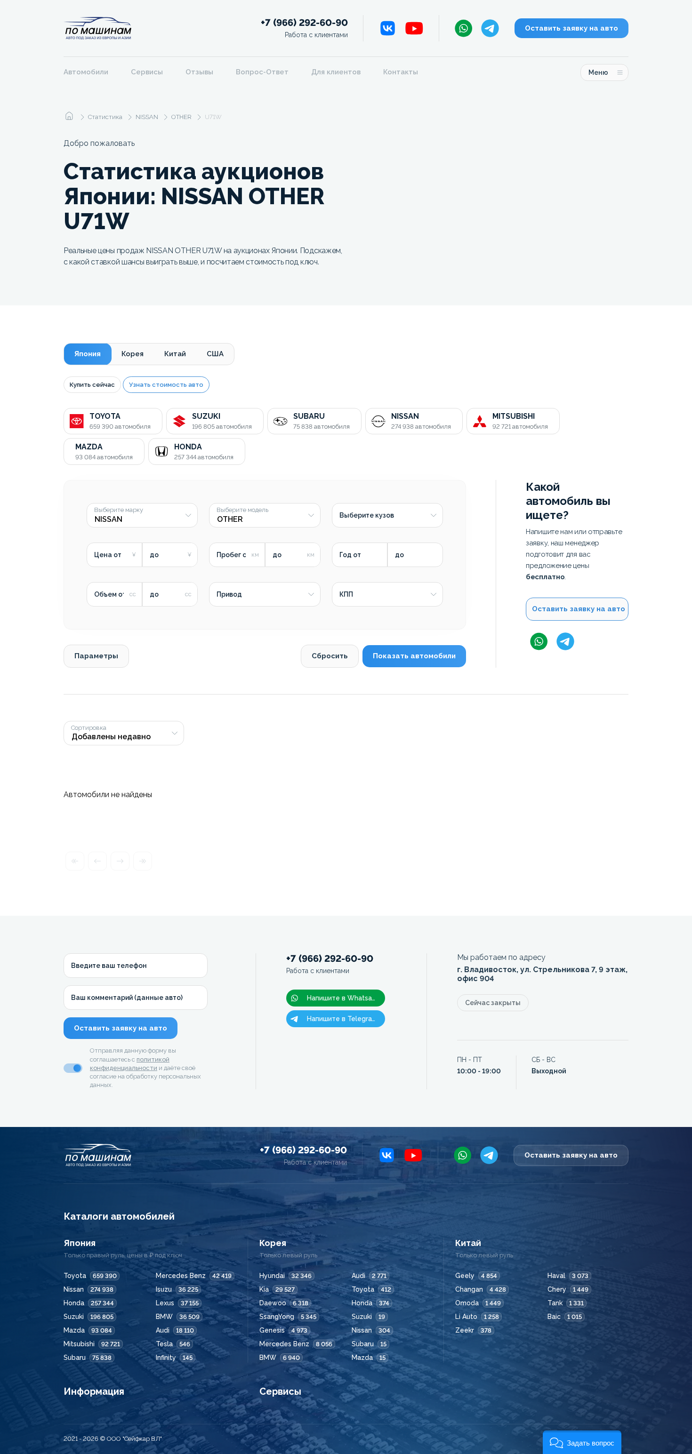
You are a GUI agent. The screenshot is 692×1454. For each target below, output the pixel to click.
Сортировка (88, 728)
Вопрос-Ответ (262, 72)
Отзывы (199, 72)
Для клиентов (336, 72)
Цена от (107, 555)
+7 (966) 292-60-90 (304, 28)
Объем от (110, 594)
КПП (346, 594)
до (154, 555)
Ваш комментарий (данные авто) (127, 997)
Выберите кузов (366, 515)
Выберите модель (242, 510)
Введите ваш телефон (109, 965)
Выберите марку (118, 510)
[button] (582, 1442)
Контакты (400, 72)
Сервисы (147, 72)
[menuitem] (92, 72)
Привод (229, 594)
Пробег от (233, 555)
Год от (350, 555)
